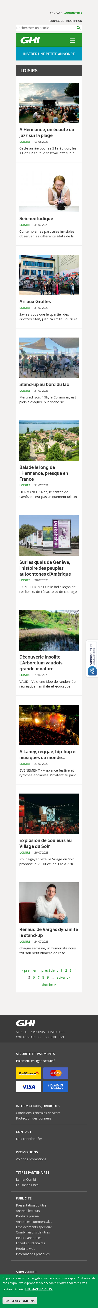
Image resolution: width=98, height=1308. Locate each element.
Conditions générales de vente (38, 1113)
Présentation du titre (31, 1205)
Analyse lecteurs (28, 1211)
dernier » (49, 984)
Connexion (56, 20)
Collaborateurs (28, 1037)
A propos (38, 1032)
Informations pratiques (33, 1254)
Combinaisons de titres (33, 1232)
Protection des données (33, 1118)
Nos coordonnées (29, 1139)
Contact (56, 13)
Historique (56, 1032)
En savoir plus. (39, 1289)
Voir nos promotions (31, 1159)
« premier (29, 970)
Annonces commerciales (34, 1221)
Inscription (74, 20)
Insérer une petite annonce (49, 54)
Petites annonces (28, 1238)
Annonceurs (73, 13)
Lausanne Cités (27, 1185)
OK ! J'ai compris (20, 1301)
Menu (72, 40)
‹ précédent (48, 970)
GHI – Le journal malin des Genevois (30, 40)
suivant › (63, 977)
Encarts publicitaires (30, 1243)
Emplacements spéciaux (34, 1227)
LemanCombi (26, 1179)
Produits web (25, 1248)
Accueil (21, 1032)
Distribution (54, 1037)
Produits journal (27, 1216)
